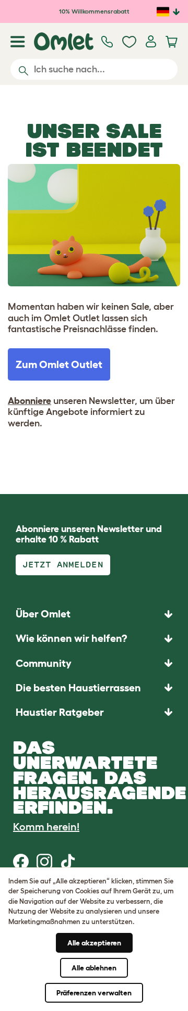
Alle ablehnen (94, 968)
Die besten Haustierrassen (78, 687)
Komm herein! (46, 826)
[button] (94, 712)
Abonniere (29, 401)
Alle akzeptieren (94, 943)
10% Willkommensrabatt (94, 11)
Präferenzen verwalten (94, 993)
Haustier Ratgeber (60, 712)
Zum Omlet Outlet (59, 364)
